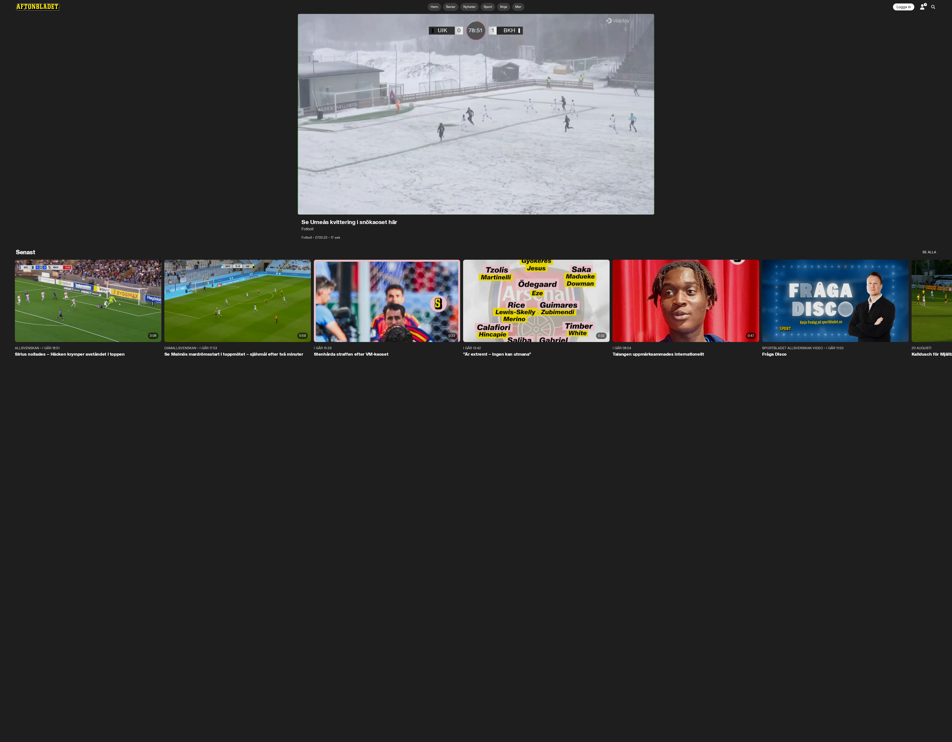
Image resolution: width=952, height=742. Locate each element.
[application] (476, 114)
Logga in (903, 7)
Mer (518, 7)
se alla (929, 252)
